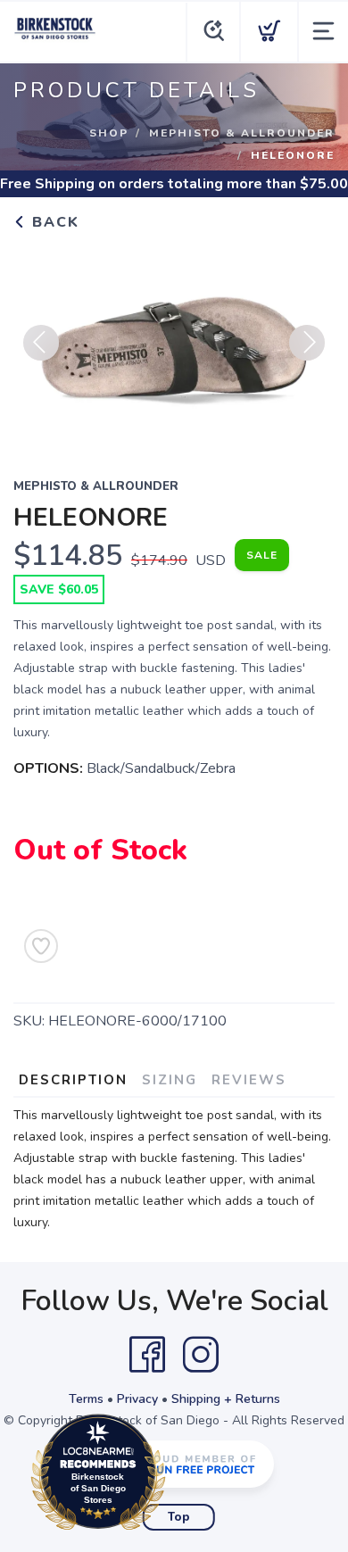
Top (179, 1517)
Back (53, 222)
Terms (86, 1398)
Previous (41, 343)
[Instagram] (201, 1355)
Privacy (137, 1398)
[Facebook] (147, 1355)
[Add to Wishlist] (41, 946)
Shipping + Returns (225, 1398)
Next (307, 343)
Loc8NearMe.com (175, 1476)
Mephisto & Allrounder (242, 133)
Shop (108, 133)
